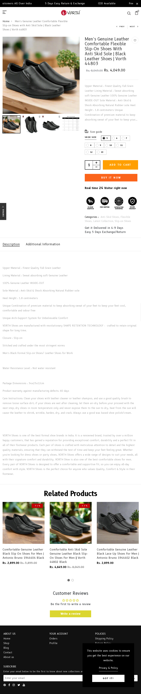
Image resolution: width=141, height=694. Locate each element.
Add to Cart (120, 164)
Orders (53, 638)
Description (11, 244)
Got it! (108, 678)
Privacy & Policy (108, 667)
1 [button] (69, 580)
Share (3, 213)
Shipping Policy (104, 638)
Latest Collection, (104, 221)
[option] (41, 75)
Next (132, 26)
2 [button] (73, 580)
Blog (6, 647)
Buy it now (111, 177)
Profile (53, 643)
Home (6, 21)
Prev (122, 26)
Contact (7, 652)
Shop (6, 643)
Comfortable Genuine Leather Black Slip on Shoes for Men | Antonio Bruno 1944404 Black (23, 553)
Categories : (92, 217)
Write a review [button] (70, 613)
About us (8, 657)
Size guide (96, 131)
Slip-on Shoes (123, 221)
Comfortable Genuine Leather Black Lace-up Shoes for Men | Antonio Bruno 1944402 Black (118, 553)
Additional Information (43, 244)
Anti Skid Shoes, (111, 217)
